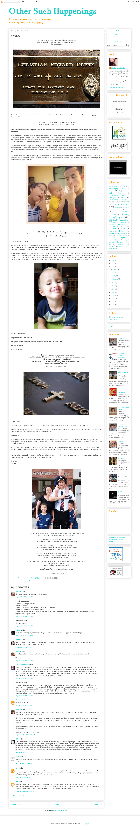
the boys (120, 242)
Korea (114, 222)
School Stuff (113, 238)
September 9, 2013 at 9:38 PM (25, 735)
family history (113, 200)
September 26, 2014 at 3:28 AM (25, 777)
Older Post (98, 804)
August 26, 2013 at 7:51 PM (24, 696)
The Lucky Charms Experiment (121, 391)
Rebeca (18, 630)
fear (116, 202)
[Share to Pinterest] (57, 578)
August (115, 269)
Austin (111, 191)
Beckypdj (19, 591)
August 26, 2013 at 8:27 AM (24, 597)
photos (121, 231)
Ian (115, 214)
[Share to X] (53, 578)
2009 (113, 292)
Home (56, 804)
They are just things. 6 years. (122, 425)
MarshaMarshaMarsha (118, 68)
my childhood (122, 224)
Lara (17, 768)
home (117, 31)
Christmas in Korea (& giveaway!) (122, 355)
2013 (113, 267)
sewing (125, 240)
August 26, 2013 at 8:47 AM (24, 616)
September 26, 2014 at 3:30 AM (25, 791)
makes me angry (123, 222)
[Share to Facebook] (55, 578)
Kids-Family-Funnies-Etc (118, 220)
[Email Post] (44, 578)
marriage (111, 224)
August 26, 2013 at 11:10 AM (24, 647)
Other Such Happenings (52, 11)
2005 (113, 305)
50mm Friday (113, 186)
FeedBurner (123, 113)
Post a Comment (18, 795)
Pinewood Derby (123, 475)
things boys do (120, 244)
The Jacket (121, 458)
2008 (113, 295)
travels (111, 246)
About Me (122, 186)
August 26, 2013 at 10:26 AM (24, 635)
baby (119, 191)
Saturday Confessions (122, 235)
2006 (113, 302)
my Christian (114, 226)
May (114, 276)
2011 (112, 286)
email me (117, 38)
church (125, 191)
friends (126, 202)
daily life (115, 193)
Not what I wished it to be (123, 408)
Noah (123, 228)
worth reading (123, 247)
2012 (113, 283)
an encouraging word (119, 187)
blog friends (112, 326)
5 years (115, 272)
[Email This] (48, 578)
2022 (113, 261)
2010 (113, 289)
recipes (124, 234)
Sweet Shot (112, 242)
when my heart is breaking (123, 373)
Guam (127, 210)
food (120, 202)
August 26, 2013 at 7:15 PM (24, 661)
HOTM (126, 212)
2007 (113, 298)
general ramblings (121, 204)
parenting (111, 231)
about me (118, 34)
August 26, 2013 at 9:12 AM (24, 626)
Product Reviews (114, 234)
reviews (111, 235)
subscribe (118, 41)
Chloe (17, 739)
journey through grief (23, 581)
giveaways (117, 207)
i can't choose (122, 338)
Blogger (86, 824)
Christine (18, 640)
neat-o (115, 229)
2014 (113, 264)
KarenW (18, 651)
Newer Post (15, 804)
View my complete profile (117, 88)
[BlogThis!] (51, 578)
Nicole (18, 756)
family (123, 197)
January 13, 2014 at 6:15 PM (24, 752)
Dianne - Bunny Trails (23, 665)
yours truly (112, 249)
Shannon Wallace (21, 700)
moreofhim (19, 709)
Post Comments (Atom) (60, 810)
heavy (120, 492)
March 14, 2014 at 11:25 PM (24, 764)
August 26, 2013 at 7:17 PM (24, 678)
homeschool (116, 212)
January (115, 279)
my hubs (126, 226)
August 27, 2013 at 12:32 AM (24, 705)
